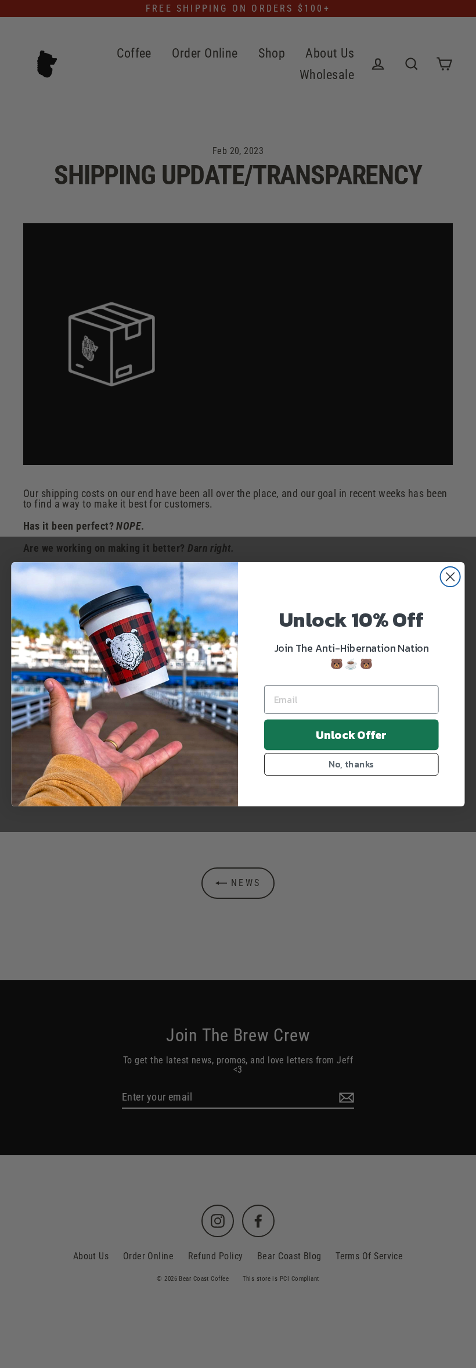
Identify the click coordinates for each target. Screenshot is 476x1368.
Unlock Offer (351, 734)
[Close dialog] (450, 576)
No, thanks (351, 763)
